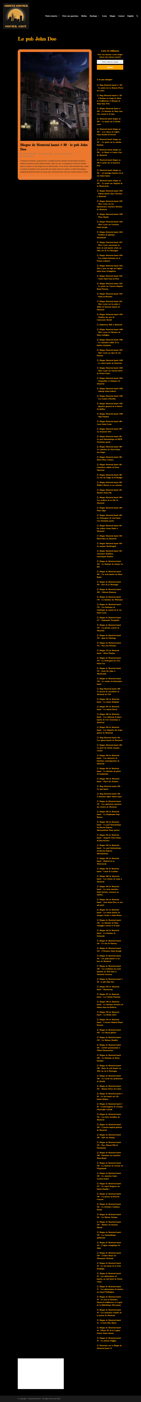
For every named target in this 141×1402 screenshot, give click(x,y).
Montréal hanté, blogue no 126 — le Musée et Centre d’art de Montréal (109, 152)
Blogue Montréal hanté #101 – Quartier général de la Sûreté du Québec (110, 406)
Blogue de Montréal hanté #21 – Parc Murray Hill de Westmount (109, 1145)
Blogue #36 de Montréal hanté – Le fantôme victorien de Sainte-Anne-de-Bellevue (110, 1004)
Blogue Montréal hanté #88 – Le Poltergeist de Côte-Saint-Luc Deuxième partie (110, 518)
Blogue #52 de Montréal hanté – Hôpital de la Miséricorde (108, 861)
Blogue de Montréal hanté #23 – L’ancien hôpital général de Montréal (109, 1127)
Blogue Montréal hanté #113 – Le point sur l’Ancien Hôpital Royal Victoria (110, 286)
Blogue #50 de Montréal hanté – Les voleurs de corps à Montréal (109, 879)
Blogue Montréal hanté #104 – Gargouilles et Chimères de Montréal (110, 381)
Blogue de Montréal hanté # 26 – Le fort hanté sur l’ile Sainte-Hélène (109, 1096)
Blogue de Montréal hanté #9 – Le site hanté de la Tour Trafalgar (109, 1266)
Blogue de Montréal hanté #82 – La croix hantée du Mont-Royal (110, 574)
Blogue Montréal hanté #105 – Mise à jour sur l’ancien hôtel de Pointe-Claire (110, 370)
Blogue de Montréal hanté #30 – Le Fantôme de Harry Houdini (109, 1058)
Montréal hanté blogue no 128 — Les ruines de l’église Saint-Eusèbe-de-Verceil (109, 132)
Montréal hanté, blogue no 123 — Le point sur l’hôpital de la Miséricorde (109, 183)
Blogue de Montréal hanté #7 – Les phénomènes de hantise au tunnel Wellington (110, 1289)
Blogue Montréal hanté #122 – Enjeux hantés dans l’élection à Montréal (109, 193)
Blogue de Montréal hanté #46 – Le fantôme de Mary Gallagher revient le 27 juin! (109, 923)
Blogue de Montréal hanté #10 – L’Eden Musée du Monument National (109, 1255)
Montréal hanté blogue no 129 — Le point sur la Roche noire (109, 121)
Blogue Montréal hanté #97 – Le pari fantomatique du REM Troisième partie (110, 439)
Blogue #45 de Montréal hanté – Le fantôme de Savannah (108, 933)
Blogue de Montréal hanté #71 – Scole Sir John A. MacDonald (109, 671)
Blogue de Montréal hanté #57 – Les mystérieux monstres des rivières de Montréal (109, 804)
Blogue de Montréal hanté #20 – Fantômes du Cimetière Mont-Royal (109, 1155)
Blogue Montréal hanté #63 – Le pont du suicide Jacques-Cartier (110, 748)
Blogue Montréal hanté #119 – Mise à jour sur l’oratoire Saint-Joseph (109, 224)
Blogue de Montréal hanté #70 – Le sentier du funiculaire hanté (109, 681)
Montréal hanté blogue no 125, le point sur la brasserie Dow (109, 163)
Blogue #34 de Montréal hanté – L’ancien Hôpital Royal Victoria (110, 1022)
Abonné (110, 67)
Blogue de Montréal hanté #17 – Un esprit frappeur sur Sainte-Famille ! (109, 1186)
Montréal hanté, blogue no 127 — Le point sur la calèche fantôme (109, 142)
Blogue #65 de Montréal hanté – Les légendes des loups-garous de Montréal (110, 730)
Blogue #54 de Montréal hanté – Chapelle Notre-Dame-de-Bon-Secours (109, 838)
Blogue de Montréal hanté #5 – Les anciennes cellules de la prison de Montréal (109, 1312)
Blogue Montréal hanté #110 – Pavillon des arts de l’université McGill (110, 317)
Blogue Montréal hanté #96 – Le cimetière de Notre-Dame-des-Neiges (110, 449)
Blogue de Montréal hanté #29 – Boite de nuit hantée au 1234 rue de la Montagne (109, 1068)
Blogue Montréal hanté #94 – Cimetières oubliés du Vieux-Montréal (110, 467)
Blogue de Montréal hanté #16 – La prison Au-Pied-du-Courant (109, 1196)
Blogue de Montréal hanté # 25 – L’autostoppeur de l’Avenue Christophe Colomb (110, 1106)
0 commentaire (28, 156)
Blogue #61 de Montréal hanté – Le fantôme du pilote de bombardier (109, 771)
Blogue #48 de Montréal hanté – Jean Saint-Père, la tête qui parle (110, 902)
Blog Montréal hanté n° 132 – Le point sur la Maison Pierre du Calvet (110, 88)
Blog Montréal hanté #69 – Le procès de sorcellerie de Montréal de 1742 (109, 691)
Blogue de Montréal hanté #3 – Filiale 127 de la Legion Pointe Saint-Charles (109, 1330)
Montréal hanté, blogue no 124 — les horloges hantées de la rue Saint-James (110, 173)
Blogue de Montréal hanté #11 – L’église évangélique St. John (109, 1245)
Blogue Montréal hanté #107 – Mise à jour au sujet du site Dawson (110, 353)
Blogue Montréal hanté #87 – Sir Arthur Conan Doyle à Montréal (110, 528)
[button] (137, 16)
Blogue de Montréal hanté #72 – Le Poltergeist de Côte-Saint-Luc (109, 660)
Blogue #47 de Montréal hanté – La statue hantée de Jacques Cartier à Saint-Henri (109, 912)
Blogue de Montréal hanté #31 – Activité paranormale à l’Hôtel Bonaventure (109, 1048)
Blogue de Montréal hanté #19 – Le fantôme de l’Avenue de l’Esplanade (110, 1166)
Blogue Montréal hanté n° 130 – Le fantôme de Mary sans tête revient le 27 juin (110, 111)
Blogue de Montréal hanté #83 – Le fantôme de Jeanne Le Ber (110, 564)
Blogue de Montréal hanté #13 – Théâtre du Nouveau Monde (109, 1224)
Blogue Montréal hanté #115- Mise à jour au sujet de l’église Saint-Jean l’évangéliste (110, 268)
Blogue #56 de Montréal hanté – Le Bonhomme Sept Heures (108, 814)
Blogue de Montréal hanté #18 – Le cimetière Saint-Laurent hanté (109, 1176)
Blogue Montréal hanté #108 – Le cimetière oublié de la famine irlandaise (110, 342)
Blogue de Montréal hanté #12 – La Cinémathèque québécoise (109, 1235)
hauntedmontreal (47, 154)
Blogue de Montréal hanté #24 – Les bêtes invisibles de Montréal (109, 1117)
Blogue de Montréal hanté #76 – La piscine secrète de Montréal (109, 628)
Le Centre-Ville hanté (65, 154)
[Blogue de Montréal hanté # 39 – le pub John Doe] (54, 96)
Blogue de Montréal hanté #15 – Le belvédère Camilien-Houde (109, 1207)
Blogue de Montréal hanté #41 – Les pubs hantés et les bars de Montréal (109, 958)
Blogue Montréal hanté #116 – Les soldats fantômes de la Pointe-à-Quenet (109, 258)
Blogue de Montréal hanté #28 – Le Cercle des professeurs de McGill (110, 1078)
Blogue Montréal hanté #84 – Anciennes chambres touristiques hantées (110, 553)
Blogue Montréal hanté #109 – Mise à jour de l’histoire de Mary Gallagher (110, 332)
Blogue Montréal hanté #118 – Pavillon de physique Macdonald (109, 235)
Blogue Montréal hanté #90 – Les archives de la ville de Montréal (110, 500)
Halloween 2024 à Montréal (111, 325)
